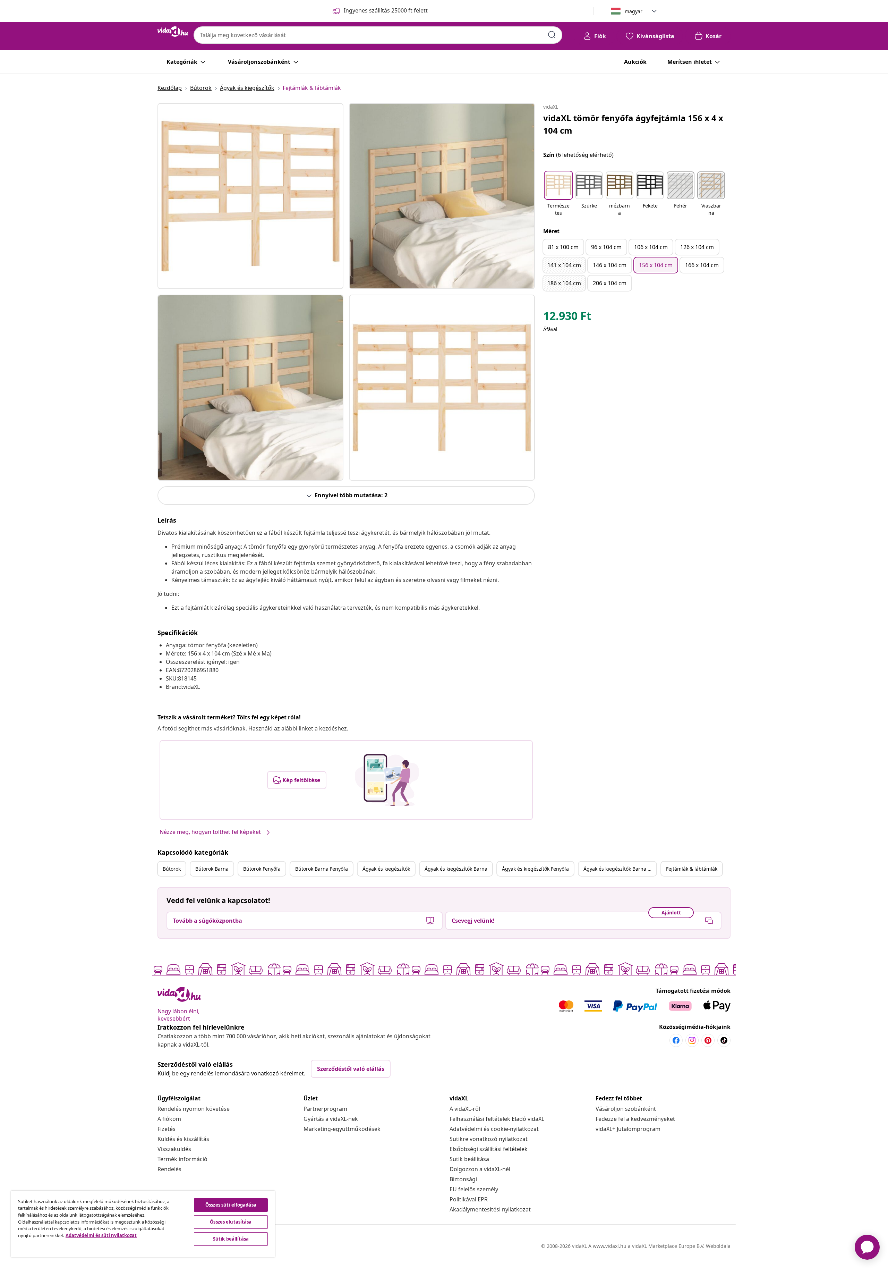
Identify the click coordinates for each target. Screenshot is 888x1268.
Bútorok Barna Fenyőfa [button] (321, 868)
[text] (567, 317)
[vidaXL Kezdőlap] (172, 31)
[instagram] (692, 1040)
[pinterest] (708, 1040)
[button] (558, 194)
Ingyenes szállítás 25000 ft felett (386, 10)
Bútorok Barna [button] (212, 868)
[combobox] (378, 35)
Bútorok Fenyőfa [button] (262, 868)
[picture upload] (387, 780)
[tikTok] (723, 1040)
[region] (143, 1224)
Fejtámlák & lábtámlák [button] (691, 868)
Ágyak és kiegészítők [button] (386, 868)
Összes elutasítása (230, 1222)
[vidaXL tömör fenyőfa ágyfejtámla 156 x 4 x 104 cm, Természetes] (250, 196)
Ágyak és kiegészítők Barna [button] (456, 868)
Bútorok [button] (172, 868)
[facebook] (676, 1040)
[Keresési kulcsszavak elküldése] (551, 34)
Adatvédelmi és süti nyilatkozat (101, 1235)
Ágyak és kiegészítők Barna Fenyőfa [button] (619, 868)
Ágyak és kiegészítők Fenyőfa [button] (535, 868)
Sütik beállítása (469, 1159)
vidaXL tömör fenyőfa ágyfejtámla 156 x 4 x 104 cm (633, 124)
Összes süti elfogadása (230, 1205)
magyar (633, 11)
